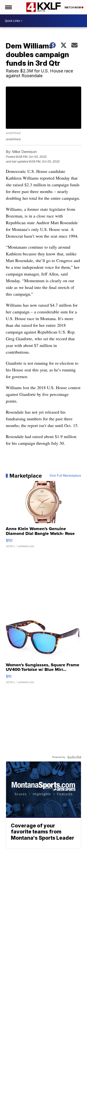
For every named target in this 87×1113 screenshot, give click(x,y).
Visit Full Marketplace (65, 475)
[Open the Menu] (8, 7)
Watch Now (73, 7)
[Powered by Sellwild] (74, 757)
